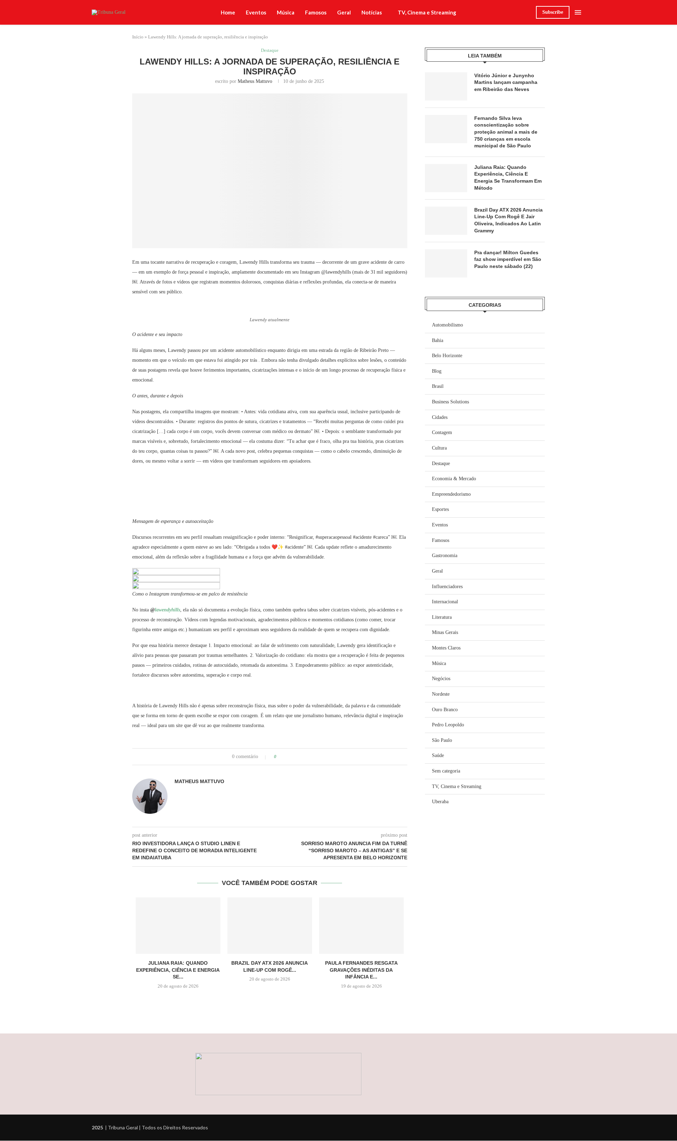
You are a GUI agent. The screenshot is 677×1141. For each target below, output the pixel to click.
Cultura (439, 448)
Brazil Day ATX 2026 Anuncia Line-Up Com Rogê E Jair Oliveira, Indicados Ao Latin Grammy (508, 220)
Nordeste (441, 694)
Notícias (371, 12)
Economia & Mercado (454, 478)
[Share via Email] (308, 756)
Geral (344, 12)
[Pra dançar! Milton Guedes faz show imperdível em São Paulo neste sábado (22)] (446, 263)
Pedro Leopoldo (448, 724)
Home (228, 12)
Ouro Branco (445, 709)
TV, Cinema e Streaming (427, 12)
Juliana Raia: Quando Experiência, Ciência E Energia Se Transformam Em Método (508, 177)
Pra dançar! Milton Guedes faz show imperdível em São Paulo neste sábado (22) (507, 259)
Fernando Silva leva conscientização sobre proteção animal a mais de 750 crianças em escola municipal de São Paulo (505, 131)
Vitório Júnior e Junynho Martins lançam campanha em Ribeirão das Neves (505, 82)
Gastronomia (444, 555)
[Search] (527, 12)
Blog (436, 371)
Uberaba (440, 801)
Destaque (441, 463)
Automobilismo (447, 325)
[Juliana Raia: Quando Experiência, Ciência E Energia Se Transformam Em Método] (178, 925)
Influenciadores (447, 586)
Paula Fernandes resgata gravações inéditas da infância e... (361, 970)
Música (285, 12)
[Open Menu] (578, 12)
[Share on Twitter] (295, 756)
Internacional (445, 601)
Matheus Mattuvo (255, 81)
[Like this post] (280, 756)
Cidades (439, 417)
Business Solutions (450, 401)
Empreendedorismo (451, 494)
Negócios (441, 678)
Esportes (440, 509)
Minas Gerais (445, 632)
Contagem (442, 432)
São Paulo (442, 740)
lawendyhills (167, 609)
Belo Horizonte (447, 355)
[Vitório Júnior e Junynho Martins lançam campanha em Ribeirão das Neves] (446, 86)
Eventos (256, 12)
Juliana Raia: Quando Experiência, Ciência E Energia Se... (178, 970)
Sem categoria (446, 771)
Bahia (437, 340)
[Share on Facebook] (288, 756)
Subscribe (552, 12)
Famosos (316, 12)
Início (138, 36)
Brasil (438, 386)
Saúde (438, 755)
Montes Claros (446, 648)
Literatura (442, 617)
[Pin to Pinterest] (302, 756)
